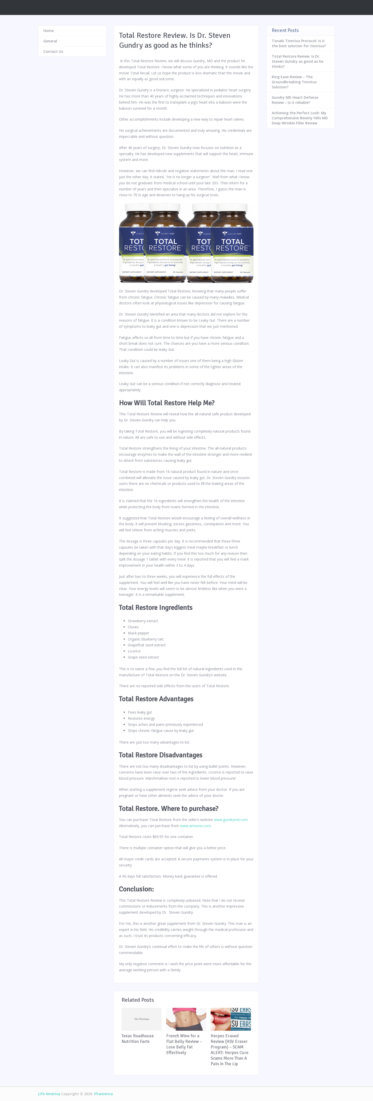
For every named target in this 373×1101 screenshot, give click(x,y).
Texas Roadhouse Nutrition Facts (138, 1038)
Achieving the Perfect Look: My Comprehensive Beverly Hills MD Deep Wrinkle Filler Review (300, 117)
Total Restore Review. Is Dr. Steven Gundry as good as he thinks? (297, 61)
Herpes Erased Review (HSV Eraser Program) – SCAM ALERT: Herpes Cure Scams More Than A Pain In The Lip (229, 1049)
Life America (49, 1093)
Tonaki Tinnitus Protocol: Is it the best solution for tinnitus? (299, 43)
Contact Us (53, 51)
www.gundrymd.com (231, 819)
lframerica (103, 1093)
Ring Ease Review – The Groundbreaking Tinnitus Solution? (294, 81)
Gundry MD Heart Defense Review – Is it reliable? (295, 100)
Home (48, 30)
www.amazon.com (195, 825)
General (50, 41)
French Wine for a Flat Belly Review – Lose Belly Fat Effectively (184, 1044)
